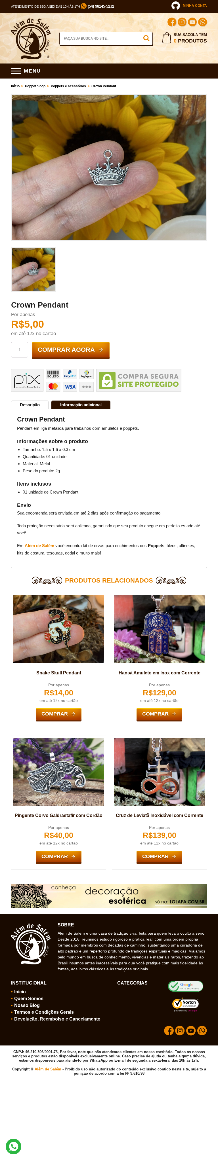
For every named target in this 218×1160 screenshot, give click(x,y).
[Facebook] (171, 23)
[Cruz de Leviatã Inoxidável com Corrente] (159, 740)
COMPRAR (54, 714)
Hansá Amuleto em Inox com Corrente (159, 672)
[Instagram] (182, 23)
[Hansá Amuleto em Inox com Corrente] (159, 597)
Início (15, 86)
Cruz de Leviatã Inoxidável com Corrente (159, 815)
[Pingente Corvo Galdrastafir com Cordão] (58, 740)
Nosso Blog (27, 1005)
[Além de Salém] (31, 20)
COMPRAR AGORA (66, 349)
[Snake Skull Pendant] (58, 597)
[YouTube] (192, 23)
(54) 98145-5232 (100, 6)
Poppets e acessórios (68, 86)
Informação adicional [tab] (81, 404)
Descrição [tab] (30, 404)
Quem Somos (28, 998)
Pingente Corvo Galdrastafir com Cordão (58, 815)
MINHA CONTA (195, 6)
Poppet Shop (35, 86)
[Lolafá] (109, 886)
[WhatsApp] (202, 23)
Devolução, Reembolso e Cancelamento (57, 1019)
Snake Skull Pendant (58, 672)
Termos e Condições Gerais (44, 1012)
